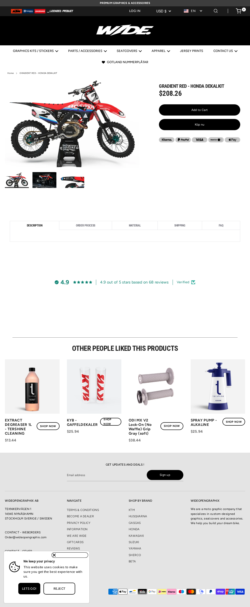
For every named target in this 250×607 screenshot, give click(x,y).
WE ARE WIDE (77, 536)
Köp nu (200, 124)
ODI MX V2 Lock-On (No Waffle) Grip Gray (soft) (140, 427)
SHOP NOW (48, 426)
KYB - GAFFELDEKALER (82, 422)
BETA (132, 561)
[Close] (70, 555)
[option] (72, 125)
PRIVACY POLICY (79, 523)
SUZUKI (134, 542)
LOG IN (134, 11)
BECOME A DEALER (80, 516)
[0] (238, 11)
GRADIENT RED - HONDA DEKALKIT (38, 73)
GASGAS (135, 523)
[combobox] (193, 11)
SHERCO (135, 555)
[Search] (215, 10)
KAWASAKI (136, 536)
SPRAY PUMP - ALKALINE (204, 422)
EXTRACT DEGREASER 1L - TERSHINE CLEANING (18, 427)
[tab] (34, 225)
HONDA (134, 529)
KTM (132, 510)
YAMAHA (135, 548)
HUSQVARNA (138, 516)
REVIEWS (73, 548)
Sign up (165, 475)
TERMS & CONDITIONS (83, 510)
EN (193, 11)
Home (10, 73)
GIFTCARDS (75, 542)
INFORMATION (77, 529)
